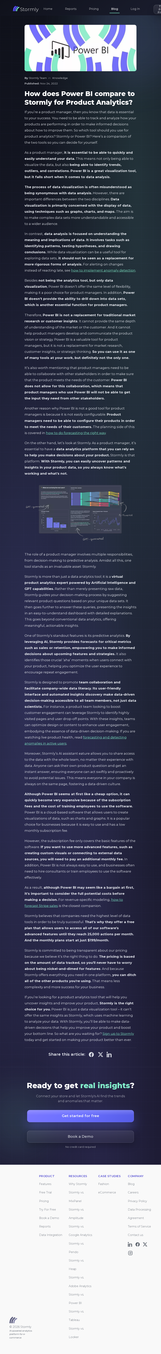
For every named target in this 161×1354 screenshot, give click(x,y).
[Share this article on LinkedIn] (110, 1054)
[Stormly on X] (145, 1243)
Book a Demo (49, 1218)
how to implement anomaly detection (103, 270)
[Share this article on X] (100, 1054)
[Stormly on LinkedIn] (131, 1243)
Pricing (94, 9)
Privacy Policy (137, 1201)
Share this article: (66, 1054)
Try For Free (47, 1209)
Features (45, 1184)
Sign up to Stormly (118, 1034)
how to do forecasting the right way (76, 433)
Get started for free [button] (80, 1116)
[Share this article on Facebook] (91, 1054)
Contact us (135, 1235)
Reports (70, 9)
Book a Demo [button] (80, 1136)
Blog (114, 9)
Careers (133, 1192)
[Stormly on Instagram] (131, 1252)
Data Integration (50, 1235)
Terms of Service (139, 1226)
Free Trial (45, 1192)
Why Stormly (78, 1184)
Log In (135, 9)
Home (47, 9)
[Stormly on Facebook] (138, 1243)
